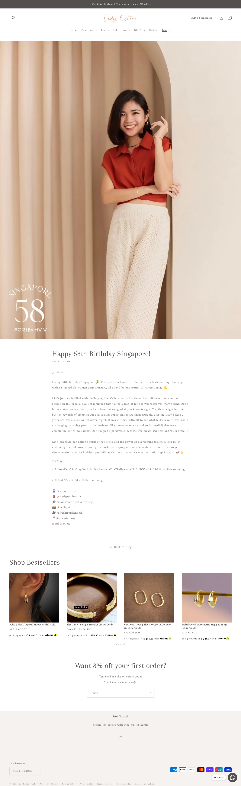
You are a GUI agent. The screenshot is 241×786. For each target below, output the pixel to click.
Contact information (144, 784)
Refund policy (69, 784)
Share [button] (59, 372)
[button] (13, 18)
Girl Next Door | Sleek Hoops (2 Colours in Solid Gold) (147, 626)
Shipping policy (124, 784)
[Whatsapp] (232, 777)
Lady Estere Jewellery (28, 784)
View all (120, 644)
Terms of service (105, 784)
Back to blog (123, 547)
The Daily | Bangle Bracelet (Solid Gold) (90, 624)
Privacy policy (86, 784)
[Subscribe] (150, 693)
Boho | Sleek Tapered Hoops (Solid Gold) (32, 624)
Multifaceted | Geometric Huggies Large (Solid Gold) (204, 626)
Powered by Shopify (49, 784)
